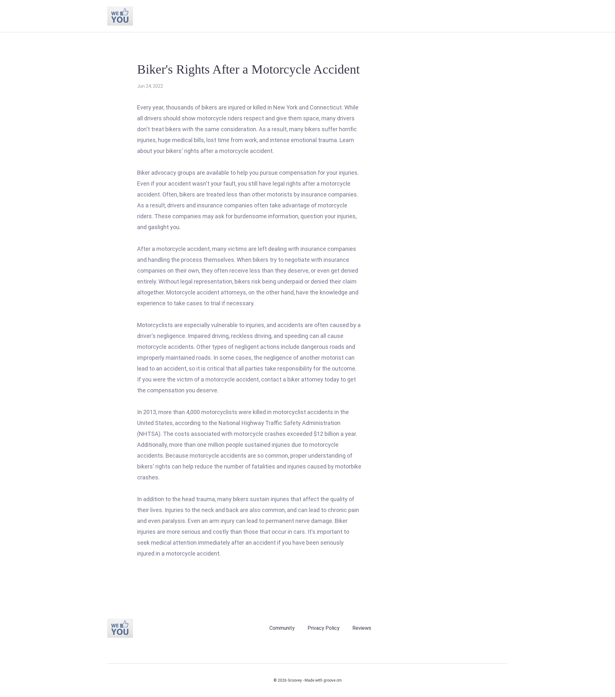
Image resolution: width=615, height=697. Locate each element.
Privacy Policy (324, 628)
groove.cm (333, 680)
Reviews (361, 628)
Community (282, 628)
